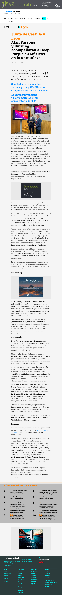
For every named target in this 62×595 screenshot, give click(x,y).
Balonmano (34, 579)
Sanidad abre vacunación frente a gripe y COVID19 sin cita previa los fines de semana (29, 87)
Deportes (38, 18)
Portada (10, 18)
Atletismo (33, 577)
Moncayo (20, 586)
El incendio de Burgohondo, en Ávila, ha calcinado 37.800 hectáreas (17, 504)
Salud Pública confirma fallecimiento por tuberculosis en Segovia (17, 510)
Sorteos (47, 587)
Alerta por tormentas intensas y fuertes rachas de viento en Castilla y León (46, 498)
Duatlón (33, 583)
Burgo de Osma (21, 579)
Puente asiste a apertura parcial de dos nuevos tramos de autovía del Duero (18, 492)
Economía (47, 575)
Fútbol (33, 573)
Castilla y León (54, 26)
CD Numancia (34, 571)
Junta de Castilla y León (43, 26)
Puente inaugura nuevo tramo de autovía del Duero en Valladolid (16, 498)
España (30, 18)
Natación (33, 581)
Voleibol (33, 575)
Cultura (47, 577)
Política (47, 571)
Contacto (23, 563)
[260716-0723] (31, 539)
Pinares (20, 571)
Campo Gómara (22, 585)
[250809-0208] (31, 287)
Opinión (10, 21)
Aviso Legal (24, 558)
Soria (16, 18)
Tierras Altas (21, 577)
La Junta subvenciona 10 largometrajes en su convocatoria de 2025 (24, 98)
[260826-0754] (31, 4)
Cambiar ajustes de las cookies (46, 558)
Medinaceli (20, 590)
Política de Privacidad (26, 561)
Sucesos (6, 575)
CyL (43, 18)
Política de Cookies (26, 559)
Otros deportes (35, 585)
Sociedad (47, 573)
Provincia (23, 18)
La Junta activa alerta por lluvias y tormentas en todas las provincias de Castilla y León (48, 492)
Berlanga (20, 573)
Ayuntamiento (7, 573)
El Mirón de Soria (17, 11)
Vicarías (20, 583)
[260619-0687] (31, 191)
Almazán (20, 588)
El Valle (19, 575)
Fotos (48, 18)
